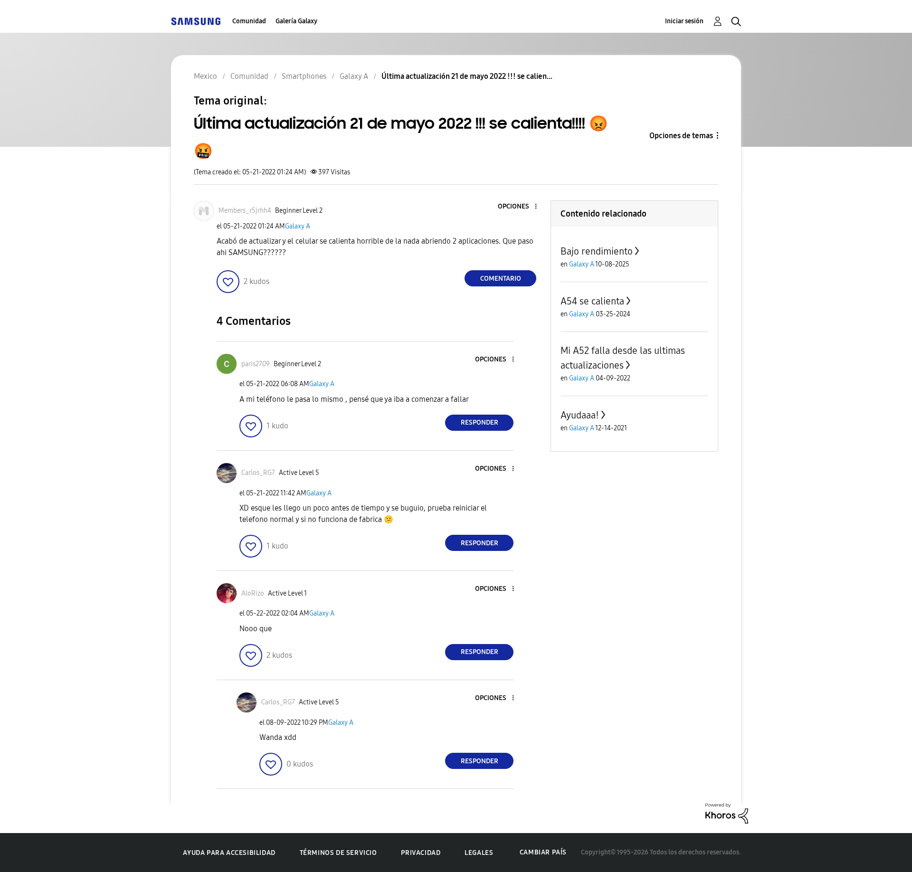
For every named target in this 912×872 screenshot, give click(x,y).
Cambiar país (543, 852)
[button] (520, 206)
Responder (479, 422)
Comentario (500, 279)
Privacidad (420, 853)
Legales (479, 853)
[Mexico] (195, 21)
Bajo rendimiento (596, 251)
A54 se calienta (592, 301)
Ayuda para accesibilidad (229, 853)
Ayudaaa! (579, 415)
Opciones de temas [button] (681, 135)
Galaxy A (297, 226)
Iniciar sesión (684, 21)
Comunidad (249, 21)
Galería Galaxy (296, 21)
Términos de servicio (338, 853)
